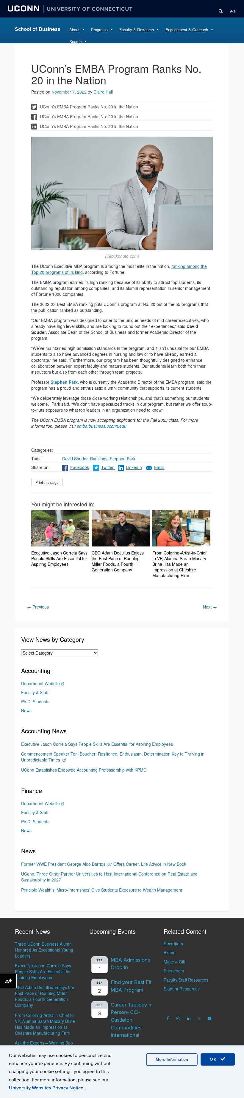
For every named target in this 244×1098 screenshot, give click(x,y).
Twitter (108, 467)
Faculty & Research (136, 29)
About (74, 29)
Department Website (40, 683)
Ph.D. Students (35, 701)
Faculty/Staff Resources (186, 980)
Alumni (170, 952)
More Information (172, 1059)
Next (210, 607)
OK (214, 1059)
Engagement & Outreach (186, 29)
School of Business (37, 29)
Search (75, 41)
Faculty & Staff (34, 692)
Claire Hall (103, 92)
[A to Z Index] (230, 9)
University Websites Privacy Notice (46, 1088)
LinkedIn (134, 467)
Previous (38, 607)
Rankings (98, 459)
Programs (99, 29)
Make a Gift (174, 962)
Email (159, 467)
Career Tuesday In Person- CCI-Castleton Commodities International (132, 1020)
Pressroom (174, 971)
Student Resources (182, 989)
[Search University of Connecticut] (218, 9)
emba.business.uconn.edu (101, 426)
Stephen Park (122, 459)
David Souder (74, 459)
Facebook (79, 467)
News (26, 710)
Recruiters (173, 944)
